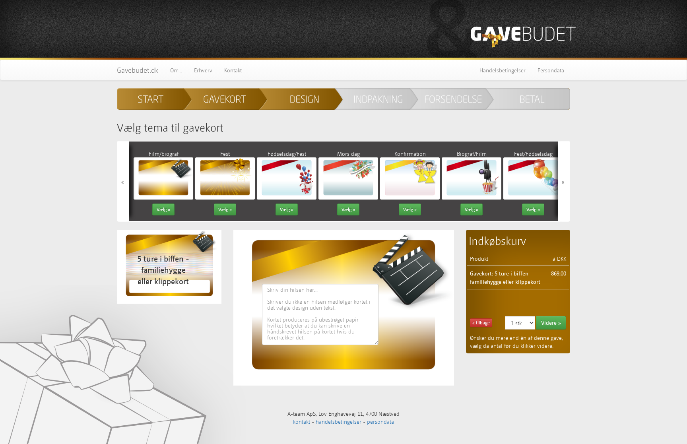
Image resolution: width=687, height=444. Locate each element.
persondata (380, 421)
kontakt (301, 421)
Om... (176, 70)
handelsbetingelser (338, 421)
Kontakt (233, 70)
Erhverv (203, 70)
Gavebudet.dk (137, 70)
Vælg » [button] (163, 209)
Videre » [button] (551, 322)
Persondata (551, 70)
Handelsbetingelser (502, 70)
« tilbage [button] (481, 323)
